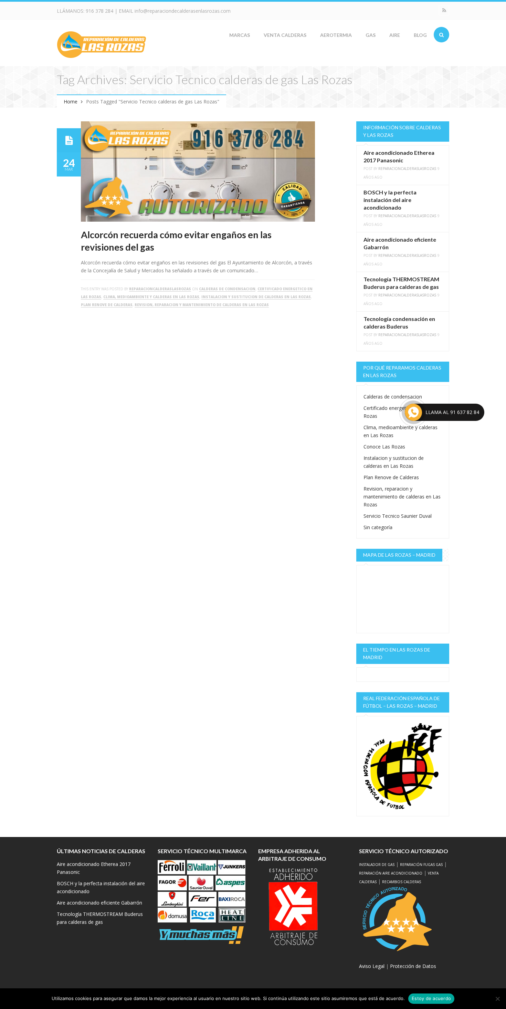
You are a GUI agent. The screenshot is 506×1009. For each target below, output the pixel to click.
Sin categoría (377, 527)
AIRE (394, 35)
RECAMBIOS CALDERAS (401, 881)
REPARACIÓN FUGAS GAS (421, 864)
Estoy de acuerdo (431, 998)
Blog (420, 35)
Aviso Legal (371, 966)
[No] (497, 998)
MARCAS (239, 35)
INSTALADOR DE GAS (376, 864)
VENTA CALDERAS (285, 35)
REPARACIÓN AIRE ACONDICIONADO (390, 873)
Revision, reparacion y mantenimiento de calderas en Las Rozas (202, 304)
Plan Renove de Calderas (107, 304)
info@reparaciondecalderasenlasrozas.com (183, 11)
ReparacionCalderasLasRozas (160, 288)
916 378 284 (99, 11)
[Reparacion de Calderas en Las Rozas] (101, 44)
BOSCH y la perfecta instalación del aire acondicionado (390, 200)
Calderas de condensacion (227, 288)
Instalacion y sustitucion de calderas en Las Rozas (256, 296)
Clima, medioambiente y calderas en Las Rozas (151, 296)
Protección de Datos (413, 966)
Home (70, 101)
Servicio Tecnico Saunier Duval (397, 516)
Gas (371, 35)
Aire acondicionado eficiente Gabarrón (99, 902)
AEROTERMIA (336, 35)
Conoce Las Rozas (384, 446)
